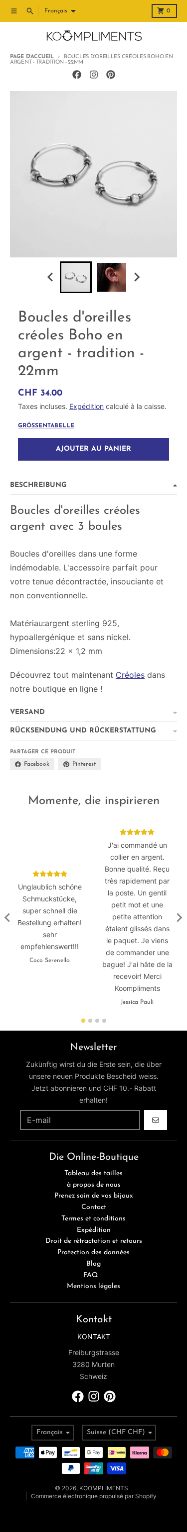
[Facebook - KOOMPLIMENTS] (76, 74)
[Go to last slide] (51, 277)
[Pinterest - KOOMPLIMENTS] (110, 74)
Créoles (130, 675)
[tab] (83, 1020)
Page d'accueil (32, 57)
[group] (76, 277)
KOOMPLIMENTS (103, 1488)
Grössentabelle (46, 426)
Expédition (86, 406)
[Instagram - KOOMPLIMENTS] (93, 74)
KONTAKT (93, 1336)
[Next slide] (137, 277)
